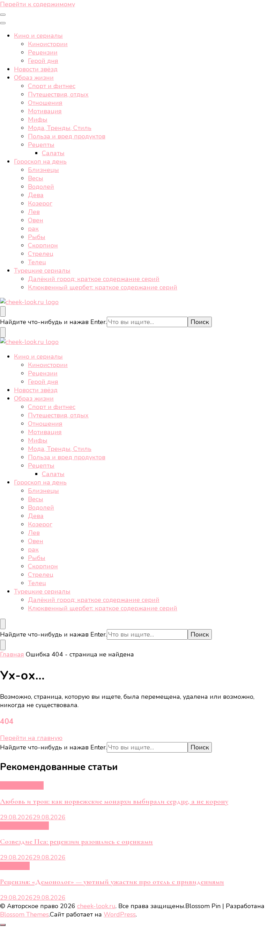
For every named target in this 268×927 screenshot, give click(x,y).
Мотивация (45, 111)
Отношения (45, 103)
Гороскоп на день (40, 161)
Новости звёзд (36, 69)
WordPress (120, 914)
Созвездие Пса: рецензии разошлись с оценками (76, 841)
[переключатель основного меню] (3, 15)
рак (33, 228)
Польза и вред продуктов (66, 136)
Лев (34, 212)
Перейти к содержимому (37, 4)
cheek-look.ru (96, 906)
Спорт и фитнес (51, 86)
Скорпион (43, 245)
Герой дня (43, 61)
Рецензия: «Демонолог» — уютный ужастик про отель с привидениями (112, 881)
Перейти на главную (31, 738)
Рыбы (36, 237)
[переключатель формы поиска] (3, 311)
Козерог (40, 203)
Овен (35, 220)
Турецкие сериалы (42, 270)
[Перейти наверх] (3, 925)
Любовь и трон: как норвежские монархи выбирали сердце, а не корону (114, 801)
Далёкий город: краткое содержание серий (93, 279)
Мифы (37, 119)
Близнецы (43, 170)
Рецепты (41, 145)
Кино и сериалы (38, 35)
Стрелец (40, 254)
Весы (35, 178)
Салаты (53, 153)
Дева (36, 195)
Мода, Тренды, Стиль (59, 128)
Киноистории (48, 44)
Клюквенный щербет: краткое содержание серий (102, 287)
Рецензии (43, 52)
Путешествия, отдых (58, 94)
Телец (37, 262)
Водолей (41, 186)
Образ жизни (34, 77)
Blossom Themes (24, 914)
